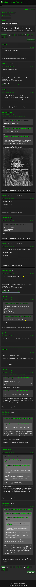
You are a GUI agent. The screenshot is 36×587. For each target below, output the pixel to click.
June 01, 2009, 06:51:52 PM (8, 414)
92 (22, 35)
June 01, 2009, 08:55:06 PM (8, 505)
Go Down (4, 35)
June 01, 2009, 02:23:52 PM (8, 246)
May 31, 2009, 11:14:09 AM (8, 47)
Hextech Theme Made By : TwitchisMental (18, 585)
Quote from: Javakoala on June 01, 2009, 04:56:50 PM (17, 391)
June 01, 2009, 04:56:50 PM (8, 335)
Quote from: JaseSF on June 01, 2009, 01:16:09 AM (16, 224)
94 (29, 35)
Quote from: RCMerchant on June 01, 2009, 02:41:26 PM (18, 316)
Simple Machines (22, 583)
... (17, 35)
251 (3, 37)
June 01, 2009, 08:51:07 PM (8, 452)
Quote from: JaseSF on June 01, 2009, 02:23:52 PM (16, 303)
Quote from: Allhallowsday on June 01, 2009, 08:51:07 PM (18, 509)
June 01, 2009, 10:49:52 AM (8, 220)
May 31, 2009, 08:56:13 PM (8, 114)
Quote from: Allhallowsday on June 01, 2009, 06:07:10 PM (18, 418)
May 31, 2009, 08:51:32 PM (8, 92)
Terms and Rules (17, 582)
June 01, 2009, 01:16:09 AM (8, 198)
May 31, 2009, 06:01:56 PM (8, 66)
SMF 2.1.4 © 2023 (14, 583)
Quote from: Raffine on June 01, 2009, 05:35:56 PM (17, 378)
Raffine (4, 44)
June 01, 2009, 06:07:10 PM (8, 372)
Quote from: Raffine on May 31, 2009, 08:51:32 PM (16, 136)
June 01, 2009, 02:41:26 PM (8, 273)
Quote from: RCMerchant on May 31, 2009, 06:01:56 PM (18, 128)
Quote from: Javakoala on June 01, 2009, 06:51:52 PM (17, 456)
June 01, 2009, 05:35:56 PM (8, 352)
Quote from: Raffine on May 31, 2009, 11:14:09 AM (17, 120)
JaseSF (4, 196)
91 (19, 35)
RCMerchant (6, 64)
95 (32, 35)
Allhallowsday (7, 112)
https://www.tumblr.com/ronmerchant (11, 85)
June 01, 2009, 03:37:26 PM (8, 299)
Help (11, 582)
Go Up (3, 567)
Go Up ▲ (24, 582)
